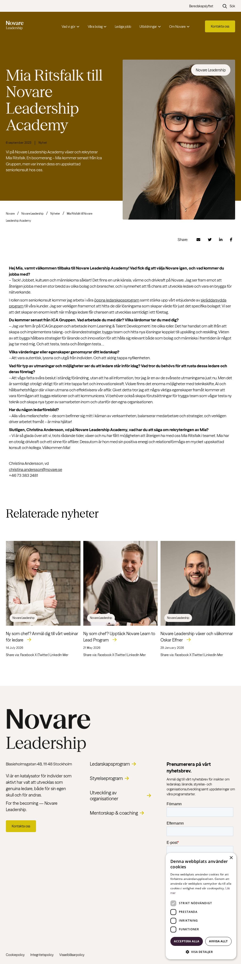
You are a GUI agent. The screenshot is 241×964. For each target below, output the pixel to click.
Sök (232, 6)
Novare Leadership (32, 213)
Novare (10, 213)
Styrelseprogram (106, 778)
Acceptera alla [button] (186, 941)
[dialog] (201, 906)
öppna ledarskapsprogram (116, 300)
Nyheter (55, 213)
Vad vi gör (69, 27)
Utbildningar (148, 27)
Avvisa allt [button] (218, 941)
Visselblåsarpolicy (71, 955)
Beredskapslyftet (201, 6)
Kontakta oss (220, 26)
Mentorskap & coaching (114, 813)
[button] (201, 952)
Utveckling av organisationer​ (104, 795)
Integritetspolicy (42, 955)
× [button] (231, 858)
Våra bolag (95, 27)
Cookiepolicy (15, 955)
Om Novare (177, 27)
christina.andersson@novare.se (35, 469)
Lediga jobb (123, 27)
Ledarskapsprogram (110, 764)
